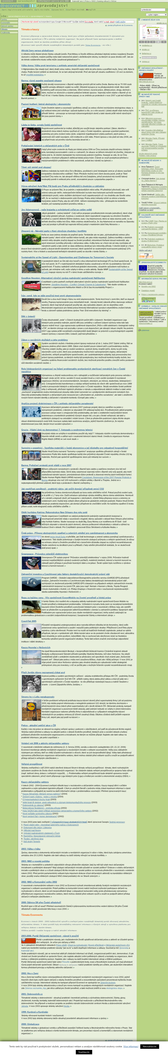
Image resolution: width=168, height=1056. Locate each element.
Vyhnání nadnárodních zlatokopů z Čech (41, 833)
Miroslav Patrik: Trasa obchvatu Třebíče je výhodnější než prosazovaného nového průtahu (154, 147)
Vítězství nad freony (32, 830)
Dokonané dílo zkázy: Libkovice (37, 827)
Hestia (66, 1006)
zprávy (4, 19)
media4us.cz (147, 45)
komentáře (5, 23)
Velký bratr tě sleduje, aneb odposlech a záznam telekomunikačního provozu (57, 802)
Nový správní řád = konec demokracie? (40, 816)
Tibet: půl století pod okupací (36, 167)
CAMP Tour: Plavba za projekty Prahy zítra (154, 222)
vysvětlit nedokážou (35, 75)
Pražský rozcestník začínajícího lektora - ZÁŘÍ (152, 228)
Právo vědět (61, 945)
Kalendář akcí (77, 1)
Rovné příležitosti (96, 945)
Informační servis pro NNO (154, 279)
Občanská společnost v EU (118, 945)
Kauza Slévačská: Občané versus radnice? (42, 794)
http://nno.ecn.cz (145, 282)
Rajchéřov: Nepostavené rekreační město (41, 836)
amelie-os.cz (162, 23)
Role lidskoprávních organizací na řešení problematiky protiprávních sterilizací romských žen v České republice (73, 370)
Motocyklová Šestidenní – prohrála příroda (41, 808)
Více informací (130, 1046)
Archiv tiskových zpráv (148, 154)
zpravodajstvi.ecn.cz (18, 16)
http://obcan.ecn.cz (146, 82)
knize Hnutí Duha (58, 537)
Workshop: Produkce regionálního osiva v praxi (152, 246)
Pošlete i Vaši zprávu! (147, 156)
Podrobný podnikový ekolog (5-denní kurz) (152, 240)
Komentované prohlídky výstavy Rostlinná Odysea (154, 234)
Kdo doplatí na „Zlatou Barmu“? (153, 180)
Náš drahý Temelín (31, 841)
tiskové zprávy (7, 26)
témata (4, 29)
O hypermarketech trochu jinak (36, 799)
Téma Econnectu (93, 45)
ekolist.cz (145, 49)
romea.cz (145, 61)
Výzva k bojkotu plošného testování (153, 204)
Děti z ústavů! (28, 316)
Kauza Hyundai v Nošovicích (35, 647)
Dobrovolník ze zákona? (33, 805)
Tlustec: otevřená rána (33, 839)
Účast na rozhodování (77, 945)
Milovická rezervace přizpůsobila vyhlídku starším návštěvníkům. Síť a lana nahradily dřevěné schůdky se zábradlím (153, 122)
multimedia (5, 33)
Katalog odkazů (103, 1)
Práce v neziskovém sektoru (152, 294)
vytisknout (145, 330)
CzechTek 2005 (28, 621)
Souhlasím (84, 1052)
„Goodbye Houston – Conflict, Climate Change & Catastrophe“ (78, 284)
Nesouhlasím (150, 1046)
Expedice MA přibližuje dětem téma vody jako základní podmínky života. (153, 132)
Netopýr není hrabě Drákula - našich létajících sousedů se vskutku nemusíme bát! (154, 103)
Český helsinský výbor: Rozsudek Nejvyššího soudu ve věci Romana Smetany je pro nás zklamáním (152, 171)
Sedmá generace (117, 822)
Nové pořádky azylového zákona (37, 814)
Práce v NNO (90, 1)
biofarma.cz (146, 53)
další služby (120, 22)
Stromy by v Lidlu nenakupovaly (37, 697)
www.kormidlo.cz (145, 323)
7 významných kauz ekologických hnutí (68, 822)
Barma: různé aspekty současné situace (41, 80)
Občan (113, 1)
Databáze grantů (148, 290)
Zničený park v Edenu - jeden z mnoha (40, 797)
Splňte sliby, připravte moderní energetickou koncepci (153, 196)
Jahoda (24, 1006)
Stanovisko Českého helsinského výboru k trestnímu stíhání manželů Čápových (154, 189)
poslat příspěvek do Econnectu (120, 25)
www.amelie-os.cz (149, 58)
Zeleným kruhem (107, 983)
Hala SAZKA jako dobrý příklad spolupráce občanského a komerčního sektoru (57, 811)
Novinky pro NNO (148, 286)
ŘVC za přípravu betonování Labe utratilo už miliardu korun (152, 112)
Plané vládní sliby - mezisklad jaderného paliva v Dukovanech (51, 825)
